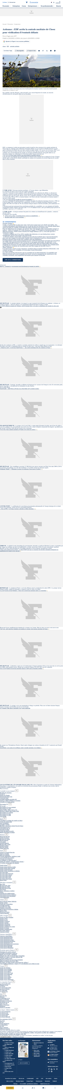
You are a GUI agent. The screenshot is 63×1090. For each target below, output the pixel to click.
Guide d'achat (3, 865)
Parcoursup (3, 889)
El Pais (2, 1022)
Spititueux (2, 1006)
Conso (24, 6)
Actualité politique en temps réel (8, 799)
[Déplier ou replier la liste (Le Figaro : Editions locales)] (16, 1009)
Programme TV (4, 804)
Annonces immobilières (6, 936)
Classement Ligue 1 (5, 827)
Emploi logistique (4, 928)
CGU (37, 1078)
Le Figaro (2, 986)
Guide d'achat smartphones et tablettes (10, 871)
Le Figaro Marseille (5, 1017)
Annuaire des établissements (7, 893)
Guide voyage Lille (5, 975)
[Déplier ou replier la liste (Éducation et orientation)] (14, 882)
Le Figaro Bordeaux (5, 1011)
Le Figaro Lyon (4, 1013)
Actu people (3, 816)
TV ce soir (2, 806)
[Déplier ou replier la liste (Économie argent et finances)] (16, 949)
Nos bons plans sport (5, 877)
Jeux (5, 1069)
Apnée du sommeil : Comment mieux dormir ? (12, 861)
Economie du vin (4, 1002)
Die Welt (2, 1021)
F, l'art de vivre (4, 991)
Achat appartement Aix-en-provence (9, 944)
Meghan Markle (4, 847)
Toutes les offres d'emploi (6, 917)
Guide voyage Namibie (6, 970)
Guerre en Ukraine (5, 795)
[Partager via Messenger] (51, 51)
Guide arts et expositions (6, 904)
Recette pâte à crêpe (5, 844)
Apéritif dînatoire (4, 843)
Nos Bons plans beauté (6, 879)
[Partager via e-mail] (39, 51)
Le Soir (2, 1026)
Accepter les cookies (6, 1036)
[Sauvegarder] (23, 1087)
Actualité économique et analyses (8, 953)
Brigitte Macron (4, 840)
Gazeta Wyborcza (4, 1023)
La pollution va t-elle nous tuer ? (8, 860)
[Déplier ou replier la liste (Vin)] (4, 993)
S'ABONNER (10, 1088)
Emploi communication (6, 929)
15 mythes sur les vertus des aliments (9, 863)
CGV (42, 1078)
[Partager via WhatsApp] (55, 51)
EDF (8, 46)
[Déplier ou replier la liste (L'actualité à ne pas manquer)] (16, 790)
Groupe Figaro (29, 1081)
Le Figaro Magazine (5, 983)
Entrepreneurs (32, 6)
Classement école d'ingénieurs (8, 896)
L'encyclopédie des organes (7, 857)
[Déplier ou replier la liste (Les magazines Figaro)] (13, 981)
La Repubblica (4, 1025)
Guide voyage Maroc (5, 971)
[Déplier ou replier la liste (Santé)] (4, 850)
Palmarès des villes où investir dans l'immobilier (12, 956)
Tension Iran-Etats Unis (6, 796)
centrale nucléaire (14, 46)
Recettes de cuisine (5, 839)
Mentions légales (20, 1081)
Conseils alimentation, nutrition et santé (10, 856)
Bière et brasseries (4, 1005)
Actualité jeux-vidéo (5, 907)
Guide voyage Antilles (5, 977)
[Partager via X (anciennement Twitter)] (47, 51)
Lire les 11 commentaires (13, 259)
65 (34, 1088)
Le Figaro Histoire (5, 989)
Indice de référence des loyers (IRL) (9, 961)
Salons (1, 892)
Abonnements (39, 1081)
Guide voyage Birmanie (6, 974)
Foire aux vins (3, 1003)
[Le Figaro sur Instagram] (57, 1069)
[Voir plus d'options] (55, 1088)
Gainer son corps (4, 848)
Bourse (58, 6)
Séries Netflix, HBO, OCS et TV (8, 810)
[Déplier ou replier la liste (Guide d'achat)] (9, 865)
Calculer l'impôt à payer (6, 958)
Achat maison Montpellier (6, 948)
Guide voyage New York (6, 973)
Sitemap (15, 1083)
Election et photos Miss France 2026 (9, 811)
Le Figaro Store (8, 1068)
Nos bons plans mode (5, 876)
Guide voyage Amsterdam (6, 979)
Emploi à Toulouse (5, 921)
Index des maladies (5, 855)
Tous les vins (3, 995)
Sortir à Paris (3, 910)
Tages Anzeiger (4, 1027)
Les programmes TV (9, 1063)
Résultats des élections (6, 792)
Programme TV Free (5, 814)
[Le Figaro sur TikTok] (49, 1071)
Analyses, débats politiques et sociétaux (10, 800)
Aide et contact (9, 1081)
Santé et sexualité (4, 853)
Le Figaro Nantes (4, 1014)
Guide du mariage (4, 838)
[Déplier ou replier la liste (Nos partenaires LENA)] (14, 1018)
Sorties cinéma (4, 903)
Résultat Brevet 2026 (5, 888)
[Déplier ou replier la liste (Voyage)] (6, 965)
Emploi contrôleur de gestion (7, 926)
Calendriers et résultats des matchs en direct (11, 820)
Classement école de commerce (8, 895)
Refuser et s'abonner (18, 1037)
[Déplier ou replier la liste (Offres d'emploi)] (10, 915)
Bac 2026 (2, 884)
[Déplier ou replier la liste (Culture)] (5, 899)
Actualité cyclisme (4, 824)
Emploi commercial (5, 925)
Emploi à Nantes (4, 922)
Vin (1, 994)
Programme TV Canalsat (6, 812)
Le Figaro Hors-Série (5, 987)
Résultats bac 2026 (5, 887)
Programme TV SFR (5, 815)
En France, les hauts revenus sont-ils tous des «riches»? (14, 962)
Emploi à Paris (4, 918)
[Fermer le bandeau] (61, 18)
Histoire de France (5, 912)
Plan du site (21, 1078)
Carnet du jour (7, 1066)
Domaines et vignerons (6, 1001)
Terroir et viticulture (5, 1007)
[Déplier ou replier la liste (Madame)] (6, 834)
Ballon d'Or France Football (7, 832)
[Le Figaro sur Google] (51, 1071)
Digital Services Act (45, 1083)
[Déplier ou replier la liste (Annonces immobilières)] (14, 933)
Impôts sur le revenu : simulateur (8, 954)
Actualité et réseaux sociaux (7, 802)
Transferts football (4, 830)
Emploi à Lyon (4, 920)
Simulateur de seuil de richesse (8, 952)
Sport (1, 819)
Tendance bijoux (4, 845)
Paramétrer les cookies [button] (10, 1078)
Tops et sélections (4, 999)
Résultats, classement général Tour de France (11, 826)
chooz (4, 46)
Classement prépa (4, 897)
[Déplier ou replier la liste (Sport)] (4, 818)
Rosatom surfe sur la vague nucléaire (14, 217)
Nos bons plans (4, 872)
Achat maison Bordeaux (6, 945)
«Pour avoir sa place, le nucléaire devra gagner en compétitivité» (21, 216)
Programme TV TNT (5, 808)
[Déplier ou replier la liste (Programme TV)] (10, 804)
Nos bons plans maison (6, 875)
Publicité (55, 1081)
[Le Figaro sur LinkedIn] (51, 1069)
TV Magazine (3, 990)
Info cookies (48, 1078)
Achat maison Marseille (6, 946)
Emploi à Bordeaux (5, 924)
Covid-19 (2, 794)
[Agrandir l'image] (58, 85)
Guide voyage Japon (5, 978)
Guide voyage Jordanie (6, 969)
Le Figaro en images (9, 1042)
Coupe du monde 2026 (6, 822)
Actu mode (3, 842)
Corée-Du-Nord (4, 798)
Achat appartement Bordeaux (7, 941)
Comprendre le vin (5, 998)
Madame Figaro (4, 985)
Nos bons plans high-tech (6, 873)
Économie (6, 6)
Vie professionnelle (47, 6)
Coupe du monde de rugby (7, 831)
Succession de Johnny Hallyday (8, 901)
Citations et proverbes (5, 908)
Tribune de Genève (5, 1029)
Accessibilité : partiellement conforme (29, 1083)
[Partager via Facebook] (43, 51)
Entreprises (16, 6)
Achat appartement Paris (6, 937)
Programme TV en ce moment (8, 807)
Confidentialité (30, 1078)
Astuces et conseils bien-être (7, 852)
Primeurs (2, 997)
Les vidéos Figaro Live (9, 1058)
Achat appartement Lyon (6, 942)
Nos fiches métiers (5, 930)
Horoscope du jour (5, 836)
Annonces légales (4, 932)
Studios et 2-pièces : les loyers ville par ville (11, 957)
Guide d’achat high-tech (6, 869)
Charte (55, 1078)
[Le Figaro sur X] (54, 1069)
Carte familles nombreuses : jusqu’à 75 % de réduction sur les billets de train (19, 963)
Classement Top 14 (5, 828)
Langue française (4, 913)
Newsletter (47, 1081)
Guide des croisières (5, 968)
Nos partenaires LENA (6, 1019)
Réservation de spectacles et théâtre (9, 909)
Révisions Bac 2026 (5, 885)
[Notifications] (51, 2)
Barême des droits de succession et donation (11, 960)
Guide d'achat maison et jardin (8, 867)
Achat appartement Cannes (7, 940)
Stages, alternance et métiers (7, 891)
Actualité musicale (5, 905)
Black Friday (3, 880)
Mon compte (37, 1053)
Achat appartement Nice (6, 938)
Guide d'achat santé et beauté (7, 868)
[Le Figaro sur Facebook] (49, 1069)
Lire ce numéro (24, 1063)
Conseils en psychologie (6, 859)
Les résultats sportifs (9, 1065)
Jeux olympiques (4, 823)
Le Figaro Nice (4, 1015)
